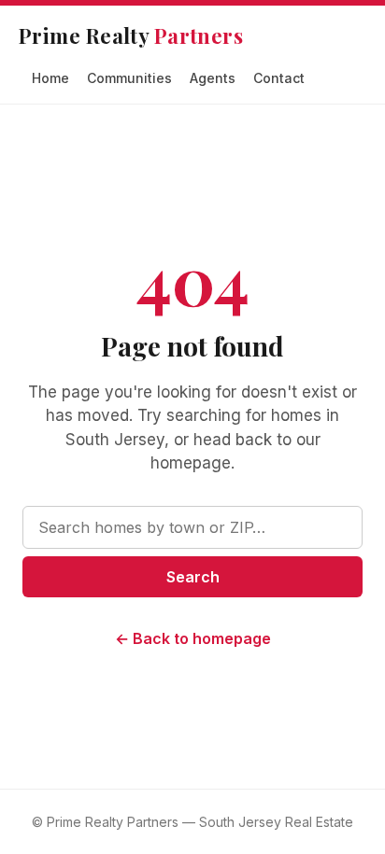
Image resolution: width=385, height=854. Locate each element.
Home (50, 78)
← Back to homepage (193, 638)
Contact (279, 78)
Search (193, 576)
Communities (129, 78)
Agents (212, 78)
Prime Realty (131, 35)
